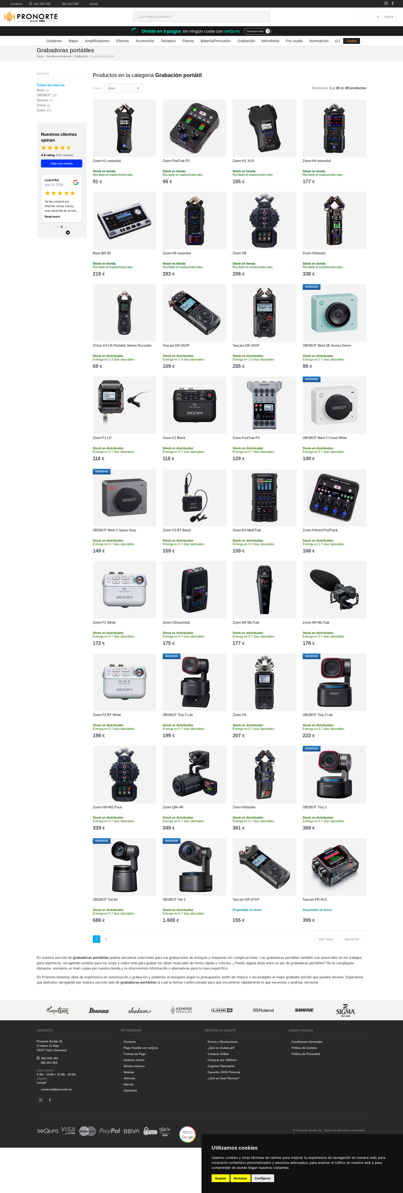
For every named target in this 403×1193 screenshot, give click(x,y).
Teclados (168, 41)
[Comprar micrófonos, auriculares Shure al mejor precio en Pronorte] (304, 1010)
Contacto (15, 3)
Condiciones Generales (307, 1041)
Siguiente (352, 939)
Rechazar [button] (240, 1178)
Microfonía (270, 41)
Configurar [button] (263, 1178)
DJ (337, 41)
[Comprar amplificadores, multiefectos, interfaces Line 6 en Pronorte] (222, 1010)
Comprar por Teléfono (222, 1060)
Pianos (188, 41)
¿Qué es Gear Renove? (223, 1078)
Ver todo (326, 939)
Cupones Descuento (221, 1066)
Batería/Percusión (216, 41)
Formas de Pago (135, 1054)
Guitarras (54, 41)
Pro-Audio (294, 41)
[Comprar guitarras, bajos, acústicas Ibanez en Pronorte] (98, 1010)
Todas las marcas (51, 85)
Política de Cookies (304, 1047)
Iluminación (318, 41)
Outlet (352, 41)
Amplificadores (97, 41)
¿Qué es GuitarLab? (221, 1047)
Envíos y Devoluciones (223, 1041)
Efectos (122, 41)
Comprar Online (218, 1054)
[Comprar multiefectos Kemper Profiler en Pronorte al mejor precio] (181, 1010)
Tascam (45, 100)
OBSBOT (47, 95)
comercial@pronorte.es (56, 1089)
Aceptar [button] (220, 1178)
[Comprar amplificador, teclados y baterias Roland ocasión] (263, 1010)
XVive (43, 105)
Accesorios (145, 41)
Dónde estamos (134, 1066)
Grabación (246, 41)
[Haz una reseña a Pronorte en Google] (187, 1134)
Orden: (97, 88)
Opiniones (130, 1090)
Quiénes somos (134, 1060)
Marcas (128, 1084)
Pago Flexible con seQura (141, 1047)
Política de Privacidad (306, 1054)
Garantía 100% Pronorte (224, 1072)
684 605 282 (41, 3)
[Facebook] (392, 3)
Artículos (129, 1078)
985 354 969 (69, 3)
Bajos (73, 41)
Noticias (129, 1072)
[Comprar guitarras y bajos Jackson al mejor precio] (139, 1010)
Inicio (40, 56)
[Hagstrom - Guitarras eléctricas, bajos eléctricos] (57, 1010)
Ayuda (93, 3)
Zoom (44, 110)
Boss (43, 90)
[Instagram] (386, 3)
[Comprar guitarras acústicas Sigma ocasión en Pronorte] (345, 1010)
